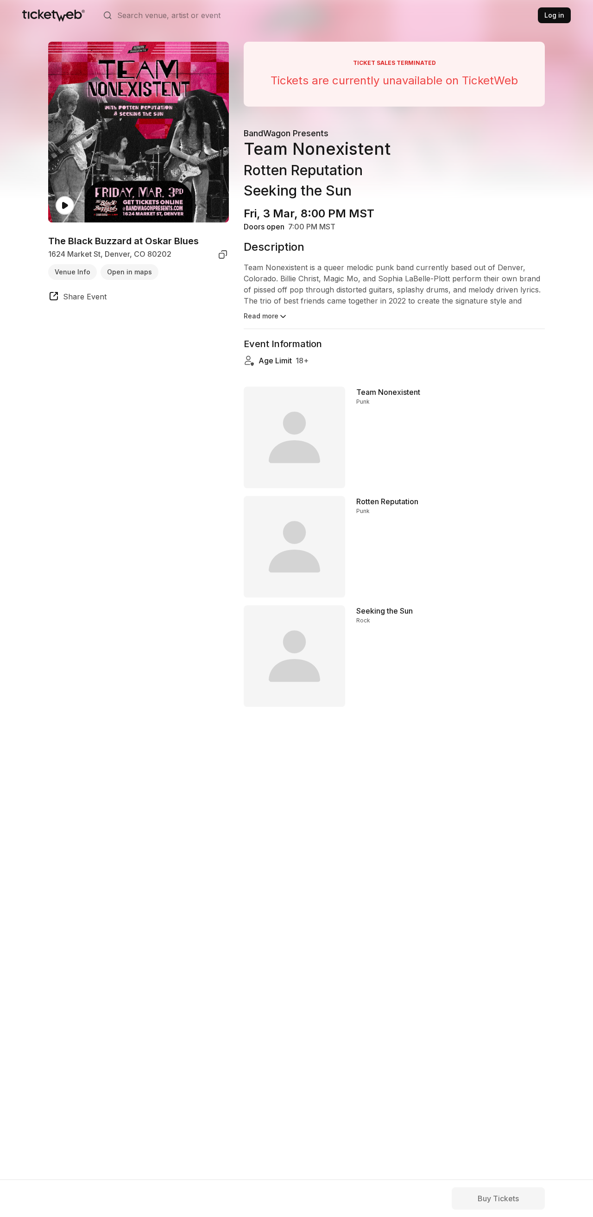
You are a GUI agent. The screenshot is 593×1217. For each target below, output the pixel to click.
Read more (261, 316)
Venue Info (72, 272)
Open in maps (129, 272)
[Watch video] (65, 205)
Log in (554, 15)
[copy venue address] (223, 254)
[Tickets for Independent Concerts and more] (53, 15)
